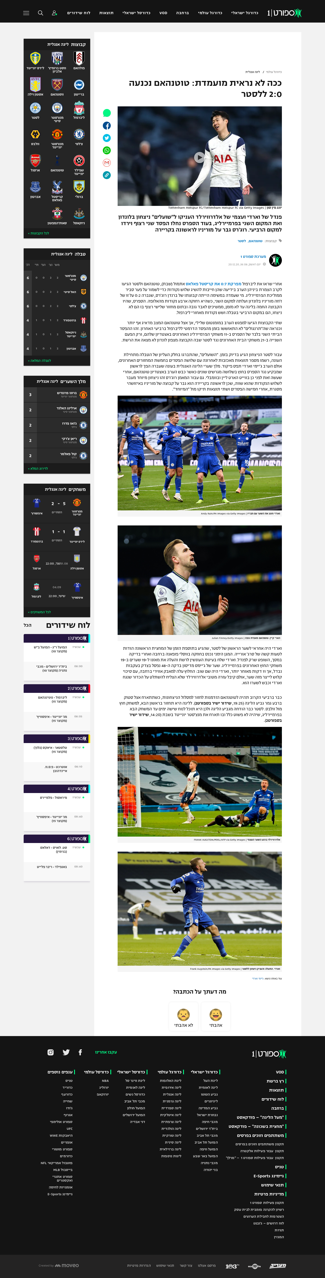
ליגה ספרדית (171, 1108)
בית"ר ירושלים (207, 1128)
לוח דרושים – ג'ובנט (268, 1223)
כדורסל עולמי (96, 1072)
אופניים (67, 1142)
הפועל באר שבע (205, 1156)
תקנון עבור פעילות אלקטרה (262, 1151)
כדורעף (67, 1094)
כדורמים (66, 1156)
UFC (70, 1128)
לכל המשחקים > (39, 612)
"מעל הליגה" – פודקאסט (260, 1117)
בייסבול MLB (63, 1170)
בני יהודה (211, 1170)
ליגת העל (210, 1081)
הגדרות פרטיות (139, 1265)
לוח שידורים (78, 13)
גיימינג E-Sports (269, 1176)
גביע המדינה (208, 1108)
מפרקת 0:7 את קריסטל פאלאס (213, 284)
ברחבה (182, 13)
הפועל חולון (136, 1108)
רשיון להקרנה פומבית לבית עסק (259, 1209)
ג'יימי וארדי (258, 978)
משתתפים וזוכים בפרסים (260, 1135)
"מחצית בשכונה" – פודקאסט (256, 1126)
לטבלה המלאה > (39, 360)
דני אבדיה (137, 1122)
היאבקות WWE (61, 1135)
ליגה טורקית (171, 1135)
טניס (279, 1167)
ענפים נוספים (60, 1072)
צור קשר (185, 1265)
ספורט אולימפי (61, 1122)
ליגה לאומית (208, 1087)
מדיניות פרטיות (269, 1194)
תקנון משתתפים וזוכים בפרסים (259, 1144)
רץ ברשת (275, 1081)
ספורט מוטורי (62, 1149)
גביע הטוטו (209, 1094)
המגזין (279, 1237)
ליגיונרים (211, 1101)
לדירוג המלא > (38, 468)
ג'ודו (69, 1108)
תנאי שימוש (272, 1185)
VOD (163, 13)
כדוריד (68, 1087)
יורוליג (104, 1087)
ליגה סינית (173, 1142)
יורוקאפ (103, 1094)
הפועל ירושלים (134, 1115)
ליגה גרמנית (172, 1101)
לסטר (242, 241)
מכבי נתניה (209, 1163)
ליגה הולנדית (171, 1128)
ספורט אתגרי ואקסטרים (62, 1178)
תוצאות (106, 13)
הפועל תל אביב (206, 1142)
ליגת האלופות (170, 1081)
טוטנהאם (255, 241)
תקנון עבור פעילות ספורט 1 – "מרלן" (255, 1158)
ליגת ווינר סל (135, 1081)
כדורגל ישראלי (244, 13)
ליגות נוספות (171, 1156)
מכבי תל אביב (207, 1135)
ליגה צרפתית (171, 1122)
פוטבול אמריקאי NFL (57, 1163)
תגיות (279, 1230)
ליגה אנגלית (252, 72)
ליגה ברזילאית (170, 1149)
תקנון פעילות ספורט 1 (267, 1203)
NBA (105, 1081)
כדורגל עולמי (210, 13)
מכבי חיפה (210, 1122)
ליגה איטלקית (170, 1115)
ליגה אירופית (171, 1087)
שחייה (68, 1101)
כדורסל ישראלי (136, 13)
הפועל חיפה (209, 1149)
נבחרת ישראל (207, 1115)
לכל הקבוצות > (38, 233)
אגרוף (68, 1115)
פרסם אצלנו (206, 1265)
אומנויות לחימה (61, 1187)
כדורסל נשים (135, 1094)
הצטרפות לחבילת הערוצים (263, 1216)
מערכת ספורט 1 (253, 257)
